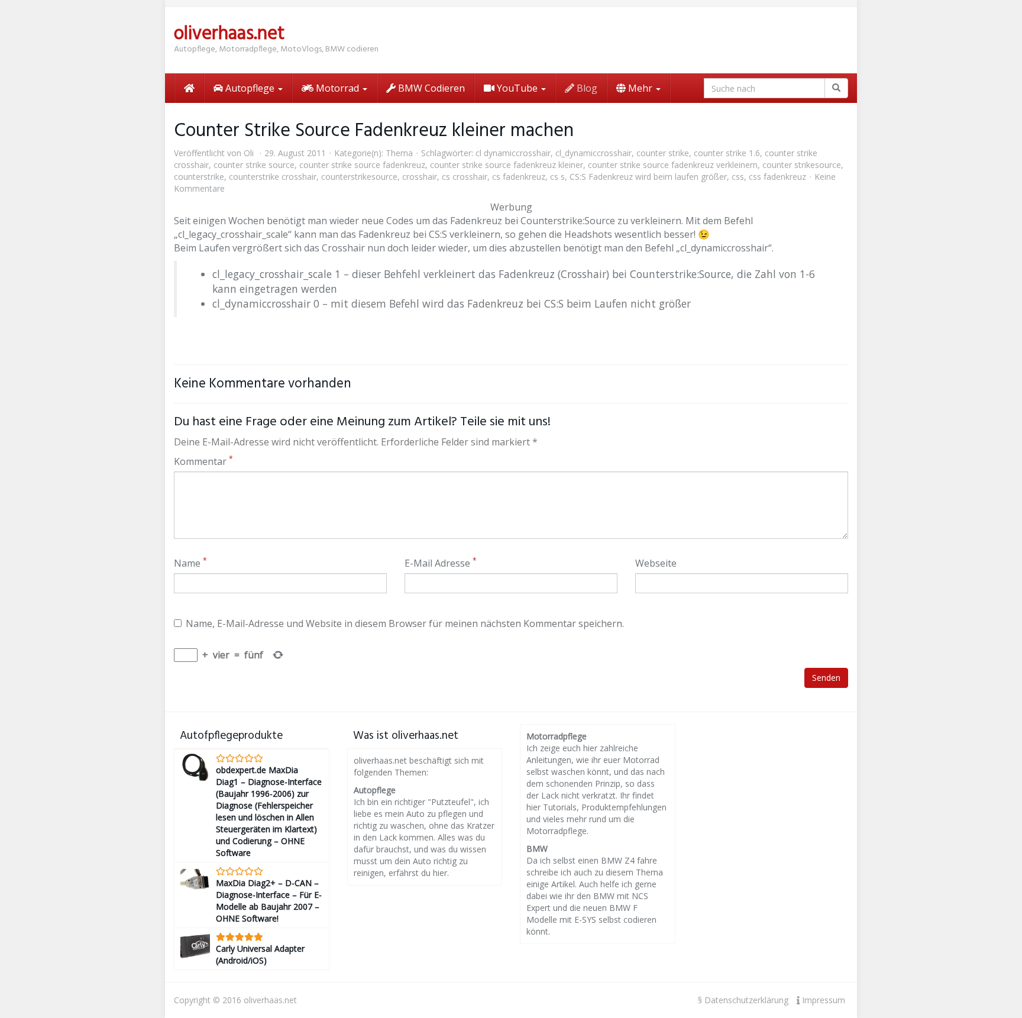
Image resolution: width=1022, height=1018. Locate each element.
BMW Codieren (430, 88)
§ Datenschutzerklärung (743, 1000)
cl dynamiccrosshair (513, 153)
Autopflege (250, 88)
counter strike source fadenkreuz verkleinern (673, 164)
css (738, 176)
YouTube (517, 88)
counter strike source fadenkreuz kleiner (506, 164)
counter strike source (254, 164)
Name (190, 563)
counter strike (662, 153)
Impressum (822, 1000)
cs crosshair (464, 176)
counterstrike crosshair (272, 176)
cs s (557, 176)
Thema (399, 153)
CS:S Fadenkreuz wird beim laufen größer (648, 176)
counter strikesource (801, 164)
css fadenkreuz (777, 176)
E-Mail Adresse (441, 563)
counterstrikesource (359, 176)
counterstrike (199, 176)
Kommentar (203, 461)
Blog (585, 88)
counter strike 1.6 (727, 153)
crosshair (419, 176)
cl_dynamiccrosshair (593, 153)
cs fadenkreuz (518, 176)
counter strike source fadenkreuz (362, 164)
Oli (249, 153)
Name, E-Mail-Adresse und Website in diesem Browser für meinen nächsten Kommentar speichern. (405, 623)
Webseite (656, 563)
